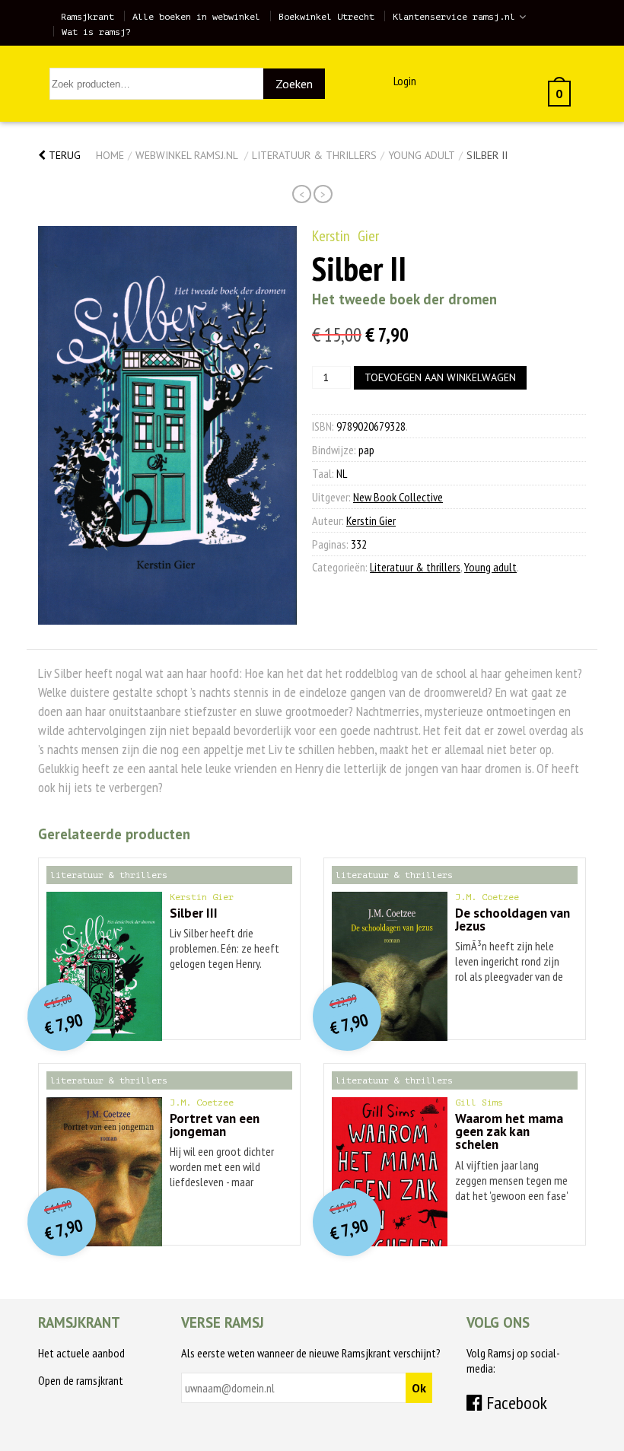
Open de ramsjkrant (80, 1380)
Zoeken (294, 83)
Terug (63, 155)
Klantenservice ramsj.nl (454, 16)
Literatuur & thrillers (314, 155)
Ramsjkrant (87, 16)
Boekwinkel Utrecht (326, 16)
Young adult (421, 155)
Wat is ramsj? (96, 32)
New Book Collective (398, 496)
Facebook (514, 1402)
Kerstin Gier (345, 236)
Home (110, 155)
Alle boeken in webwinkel (196, 16)
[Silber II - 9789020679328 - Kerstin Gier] (167, 425)
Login (404, 80)
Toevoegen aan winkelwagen (440, 377)
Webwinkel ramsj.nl (186, 155)
